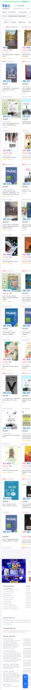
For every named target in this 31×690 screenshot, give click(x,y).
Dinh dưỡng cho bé (10, 644)
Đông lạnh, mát (12, 655)
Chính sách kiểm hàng (8, 599)
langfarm (10, 632)
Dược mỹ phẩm (15, 681)
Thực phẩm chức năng (11, 674)
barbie (23, 630)
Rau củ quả (8, 654)
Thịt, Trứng (10, 652)
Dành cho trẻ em (10, 659)
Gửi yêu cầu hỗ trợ (7, 593)
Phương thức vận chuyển (8, 597)
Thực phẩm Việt (15, 654)
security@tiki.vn (14, 608)
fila (20, 632)
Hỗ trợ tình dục (14, 680)
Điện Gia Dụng (7, 684)
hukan (14, 632)
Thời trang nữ (27, 639)
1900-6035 (9, 588)
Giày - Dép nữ (27, 660)
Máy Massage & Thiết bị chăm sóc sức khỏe (12, 676)
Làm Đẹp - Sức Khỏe (8, 671)
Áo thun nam (26, 650)
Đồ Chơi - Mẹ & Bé (8, 639)
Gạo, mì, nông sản (10, 656)
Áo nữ (24, 640)
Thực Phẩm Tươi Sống (9, 651)
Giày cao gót (26, 662)
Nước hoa (8, 680)
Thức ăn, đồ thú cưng (10, 660)
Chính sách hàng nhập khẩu (9, 605)
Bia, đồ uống (8, 657)
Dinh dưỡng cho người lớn (11, 645)
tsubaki (23, 632)
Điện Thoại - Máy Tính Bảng (11, 664)
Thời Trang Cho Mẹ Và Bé (9, 640)
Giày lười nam (26, 670)
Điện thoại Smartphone (8, 666)
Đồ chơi (17, 640)
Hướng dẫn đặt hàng (7, 595)
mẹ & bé (27, 8)
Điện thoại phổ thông (10, 667)
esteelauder (13, 630)
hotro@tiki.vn (15, 607)
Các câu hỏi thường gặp (8, 591)
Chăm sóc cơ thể (10, 675)
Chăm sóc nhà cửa (11, 661)
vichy (17, 632)
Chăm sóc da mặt (7, 672)
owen (27, 630)
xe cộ (22, 8)
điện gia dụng (17, 8)
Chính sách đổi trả (7, 601)
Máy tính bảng (9, 668)
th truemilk (19, 630)
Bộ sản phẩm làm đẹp (11, 681)
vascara (5, 630)
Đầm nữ (28, 640)
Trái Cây (5, 652)
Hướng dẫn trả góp (7, 603)
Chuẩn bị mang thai (10, 648)
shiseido (5, 632)
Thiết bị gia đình (15, 686)
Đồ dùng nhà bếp (7, 686)
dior (8, 630)
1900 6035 (9, 624)
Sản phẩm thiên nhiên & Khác (11, 677)
